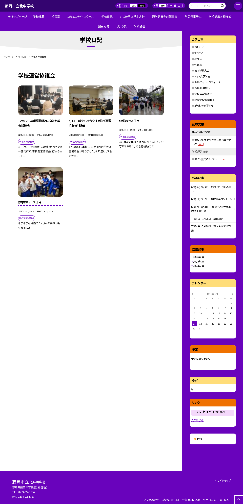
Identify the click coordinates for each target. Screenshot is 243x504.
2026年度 (198, 257)
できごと (198, 53)
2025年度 (198, 261)
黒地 (142, 5)
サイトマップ (224, 480)
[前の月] (192, 293)
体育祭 (198, 64)
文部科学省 (197, 420)
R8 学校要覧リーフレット (210, 159)
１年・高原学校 (202, 76)
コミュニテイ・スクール (80, 16)
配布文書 (103, 26)
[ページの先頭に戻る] (239, 500)
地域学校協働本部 (204, 99)
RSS (199, 439)
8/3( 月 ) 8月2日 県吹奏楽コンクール (211, 199)
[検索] (223, 5)
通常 (125, 5)
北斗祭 (198, 58)
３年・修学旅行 (202, 88)
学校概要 (38, 16)
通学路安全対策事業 (164, 16)
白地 (134, 5)
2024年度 (198, 266)
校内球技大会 (201, 70)
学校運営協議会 (203, 94)
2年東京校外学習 (203, 105)
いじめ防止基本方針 (132, 16)
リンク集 (122, 26)
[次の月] (232, 293)
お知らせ (199, 47)
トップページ (19, 16)
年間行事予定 (193, 16)
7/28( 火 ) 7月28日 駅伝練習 (207, 218)
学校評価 (139, 26)
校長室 (56, 16)
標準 (163, 5)
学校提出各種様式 (220, 16)
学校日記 (107, 16)
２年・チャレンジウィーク (207, 82)
